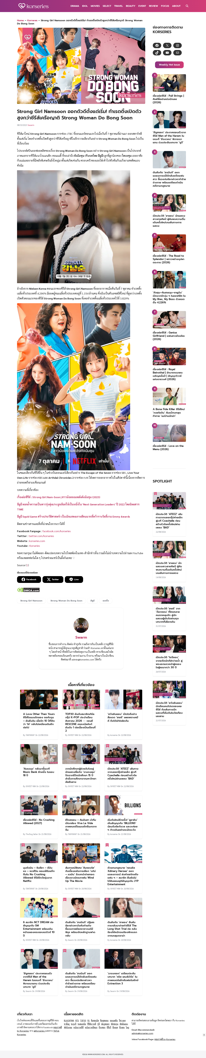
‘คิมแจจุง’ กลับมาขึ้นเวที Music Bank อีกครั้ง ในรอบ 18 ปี (38, 772)
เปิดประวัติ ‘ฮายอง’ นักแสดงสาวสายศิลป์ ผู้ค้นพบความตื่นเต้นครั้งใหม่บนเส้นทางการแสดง (169, 221)
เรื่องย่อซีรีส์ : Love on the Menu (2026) (168, 447)
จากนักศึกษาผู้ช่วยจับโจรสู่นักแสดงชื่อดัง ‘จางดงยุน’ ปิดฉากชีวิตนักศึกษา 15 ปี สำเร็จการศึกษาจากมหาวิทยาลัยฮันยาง (80, 775)
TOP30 (83, 1020)
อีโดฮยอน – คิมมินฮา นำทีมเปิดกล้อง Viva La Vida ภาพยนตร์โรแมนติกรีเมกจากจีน (81, 825)
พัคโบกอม (68, 1027)
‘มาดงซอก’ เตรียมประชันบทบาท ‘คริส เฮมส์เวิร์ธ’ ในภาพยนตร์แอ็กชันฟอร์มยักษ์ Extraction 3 (123, 978)
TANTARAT (30, 735)
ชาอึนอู (67, 1024)
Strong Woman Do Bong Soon (66, 600)
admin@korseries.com (142, 1033)
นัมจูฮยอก (105, 1024)
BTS (77, 1020)
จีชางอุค (122, 1020)
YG (88, 1020)
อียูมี (92, 600)
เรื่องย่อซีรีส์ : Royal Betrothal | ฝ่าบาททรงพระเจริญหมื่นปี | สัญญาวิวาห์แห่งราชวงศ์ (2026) (168, 374)
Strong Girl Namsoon (31, 600)
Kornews (32, 20)
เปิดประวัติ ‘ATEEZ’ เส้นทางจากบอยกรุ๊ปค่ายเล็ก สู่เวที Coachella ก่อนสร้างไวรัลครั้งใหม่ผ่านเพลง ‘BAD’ (123, 774)
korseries (113, 735)
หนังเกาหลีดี (78, 1027)
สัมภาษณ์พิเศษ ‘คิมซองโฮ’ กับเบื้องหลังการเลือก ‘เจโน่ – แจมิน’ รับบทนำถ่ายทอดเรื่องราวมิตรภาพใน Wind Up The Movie (80, 874)
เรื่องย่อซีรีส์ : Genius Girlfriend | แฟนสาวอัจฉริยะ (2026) (169, 336)
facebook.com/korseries (56, 531)
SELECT (107, 6)
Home (20, 20)
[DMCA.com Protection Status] (28, 591)
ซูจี (98, 1024)
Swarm (31, 125)
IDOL (85, 6)
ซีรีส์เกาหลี (91, 1024)
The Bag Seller (32, 834)
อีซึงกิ (109, 1027)
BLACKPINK (69, 1020)
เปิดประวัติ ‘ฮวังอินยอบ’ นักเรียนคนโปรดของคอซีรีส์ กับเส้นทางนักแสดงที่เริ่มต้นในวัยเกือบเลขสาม (169, 709)
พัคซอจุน (114, 1024)
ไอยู (127, 1027)
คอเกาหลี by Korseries (164, 1039)
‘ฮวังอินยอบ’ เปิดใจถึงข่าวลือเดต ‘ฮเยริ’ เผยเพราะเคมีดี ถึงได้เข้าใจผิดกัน (123, 717)
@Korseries (39, 1030)
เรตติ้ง (106, 600)
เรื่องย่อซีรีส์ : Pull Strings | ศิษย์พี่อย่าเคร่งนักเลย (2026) (168, 99)
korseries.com (37, 541)
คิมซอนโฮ (95, 1020)
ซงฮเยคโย (82, 1024)
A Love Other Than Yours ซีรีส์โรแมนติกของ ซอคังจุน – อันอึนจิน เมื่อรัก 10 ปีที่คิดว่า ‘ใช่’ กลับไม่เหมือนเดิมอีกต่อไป (39, 720)
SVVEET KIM (73, 735)
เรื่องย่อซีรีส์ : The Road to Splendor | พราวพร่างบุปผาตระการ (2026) (168, 259)
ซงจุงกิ (73, 1024)
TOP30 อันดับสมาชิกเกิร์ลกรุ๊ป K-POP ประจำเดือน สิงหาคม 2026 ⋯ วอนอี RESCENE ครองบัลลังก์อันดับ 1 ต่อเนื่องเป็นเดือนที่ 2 (80, 722)
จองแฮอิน (114, 1020)
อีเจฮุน (122, 1027)
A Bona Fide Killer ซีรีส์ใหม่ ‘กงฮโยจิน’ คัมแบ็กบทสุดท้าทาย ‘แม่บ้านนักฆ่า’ (169, 412)
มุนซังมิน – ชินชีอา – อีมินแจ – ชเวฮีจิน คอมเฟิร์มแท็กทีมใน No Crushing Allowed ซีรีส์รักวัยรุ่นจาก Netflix (39, 874)
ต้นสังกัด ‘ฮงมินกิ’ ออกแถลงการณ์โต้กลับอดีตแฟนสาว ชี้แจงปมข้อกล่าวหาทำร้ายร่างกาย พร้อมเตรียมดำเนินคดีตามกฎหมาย (81, 980)
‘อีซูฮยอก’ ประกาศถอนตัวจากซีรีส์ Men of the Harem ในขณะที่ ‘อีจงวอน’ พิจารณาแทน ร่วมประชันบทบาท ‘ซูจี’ (38, 980)
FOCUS (165, 6)
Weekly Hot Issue (169, 65)
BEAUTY (130, 6)
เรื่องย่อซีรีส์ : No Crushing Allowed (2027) (38, 821)
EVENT (142, 6)
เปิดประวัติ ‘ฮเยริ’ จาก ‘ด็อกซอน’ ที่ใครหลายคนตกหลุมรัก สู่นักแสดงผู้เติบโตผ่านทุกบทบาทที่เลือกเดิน (168, 615)
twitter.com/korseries (41, 536)
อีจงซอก (102, 1027)
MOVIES (95, 6)
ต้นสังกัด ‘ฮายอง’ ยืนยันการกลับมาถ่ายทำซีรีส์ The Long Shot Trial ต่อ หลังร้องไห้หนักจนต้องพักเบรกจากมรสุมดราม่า (122, 928)
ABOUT (176, 6)
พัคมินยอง (124, 1024)
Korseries (34, 545)
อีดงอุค (115, 1027)
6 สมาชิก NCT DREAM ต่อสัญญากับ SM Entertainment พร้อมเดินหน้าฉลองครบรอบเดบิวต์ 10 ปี (39, 928)
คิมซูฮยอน (104, 1020)
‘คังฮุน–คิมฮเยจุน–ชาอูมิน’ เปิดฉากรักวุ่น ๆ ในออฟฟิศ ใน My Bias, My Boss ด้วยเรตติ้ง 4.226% (169, 297)
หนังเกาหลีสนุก (91, 1027)
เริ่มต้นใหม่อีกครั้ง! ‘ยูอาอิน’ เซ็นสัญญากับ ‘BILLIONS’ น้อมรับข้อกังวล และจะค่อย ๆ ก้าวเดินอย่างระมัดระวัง (123, 825)
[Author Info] (81, 631)
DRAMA (75, 6)
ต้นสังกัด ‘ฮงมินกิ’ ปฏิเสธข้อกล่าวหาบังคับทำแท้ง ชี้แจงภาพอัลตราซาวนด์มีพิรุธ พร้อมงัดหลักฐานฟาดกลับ (80, 928)
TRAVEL (118, 6)
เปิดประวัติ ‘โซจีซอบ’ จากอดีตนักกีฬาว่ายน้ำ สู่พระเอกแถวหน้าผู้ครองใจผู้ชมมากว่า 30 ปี (169, 662)
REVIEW (153, 6)
